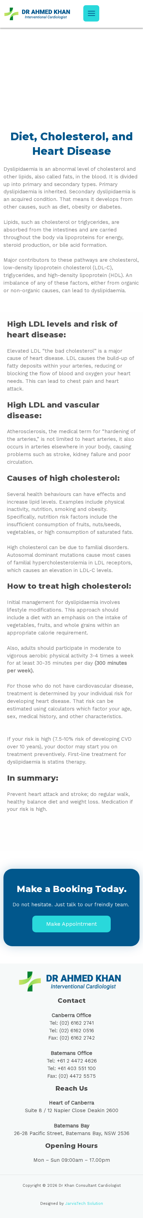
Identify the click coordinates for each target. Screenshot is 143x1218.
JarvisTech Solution (84, 1203)
